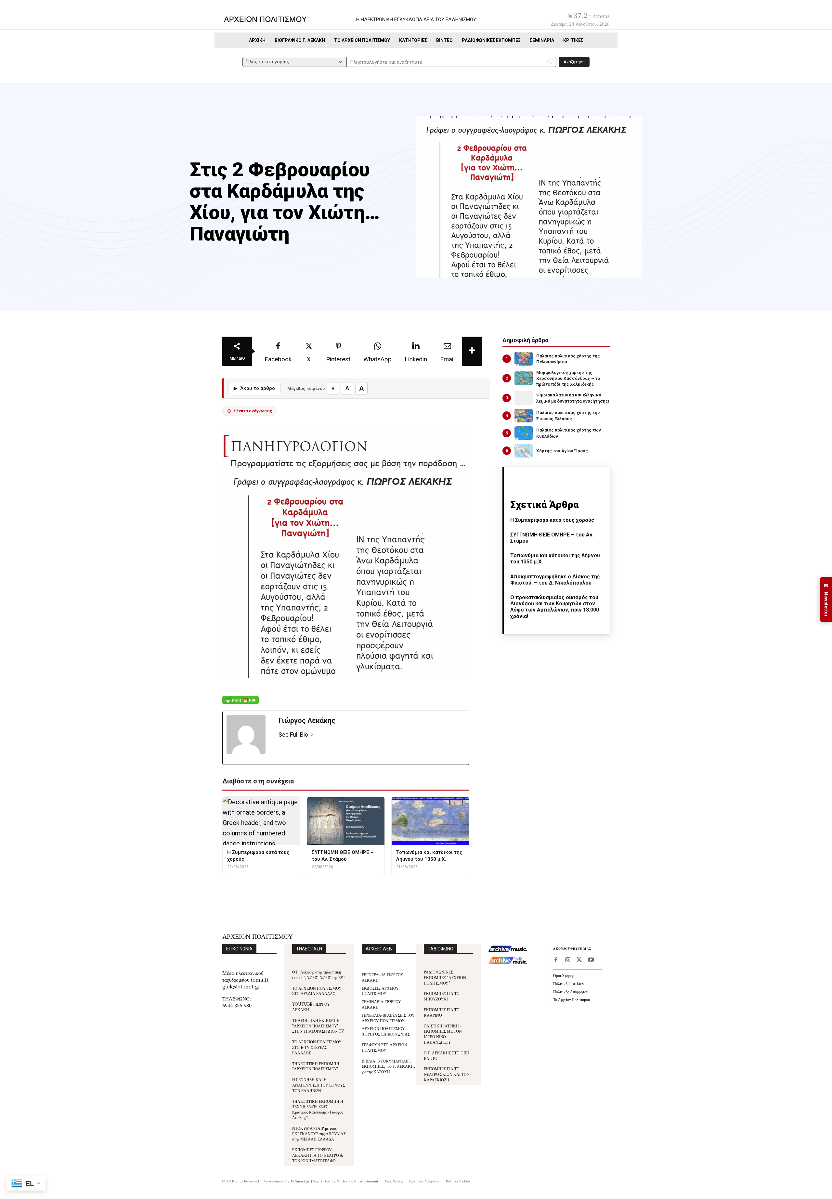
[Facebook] (556, 960)
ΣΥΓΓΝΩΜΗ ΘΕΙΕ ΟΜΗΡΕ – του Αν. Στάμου (552, 538)
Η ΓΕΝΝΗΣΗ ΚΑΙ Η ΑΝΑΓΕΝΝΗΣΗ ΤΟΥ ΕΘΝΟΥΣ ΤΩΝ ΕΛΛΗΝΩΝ (318, 1085)
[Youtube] (591, 960)
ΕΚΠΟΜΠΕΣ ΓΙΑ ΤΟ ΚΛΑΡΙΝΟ (442, 1012)
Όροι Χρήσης (563, 975)
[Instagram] (567, 960)
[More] (472, 351)
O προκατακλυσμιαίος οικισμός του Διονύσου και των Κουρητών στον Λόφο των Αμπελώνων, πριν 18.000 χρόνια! (554, 606)
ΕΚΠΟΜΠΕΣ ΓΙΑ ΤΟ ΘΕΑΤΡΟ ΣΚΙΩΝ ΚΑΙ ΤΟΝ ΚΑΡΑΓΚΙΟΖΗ (447, 1074)
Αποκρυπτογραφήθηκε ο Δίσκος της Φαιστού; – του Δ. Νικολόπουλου (555, 580)
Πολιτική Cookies (568, 983)
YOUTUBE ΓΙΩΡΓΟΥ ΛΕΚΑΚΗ (311, 1006)
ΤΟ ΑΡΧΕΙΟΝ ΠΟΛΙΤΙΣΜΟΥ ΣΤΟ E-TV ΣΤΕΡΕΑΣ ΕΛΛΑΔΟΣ (317, 1047)
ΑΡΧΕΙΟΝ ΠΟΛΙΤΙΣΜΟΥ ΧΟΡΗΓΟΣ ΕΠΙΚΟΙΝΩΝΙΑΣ (386, 1031)
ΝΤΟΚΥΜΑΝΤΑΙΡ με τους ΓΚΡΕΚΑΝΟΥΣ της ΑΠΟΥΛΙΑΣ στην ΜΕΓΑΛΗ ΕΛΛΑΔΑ (319, 1133)
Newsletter (826, 600)
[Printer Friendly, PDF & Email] (240, 703)
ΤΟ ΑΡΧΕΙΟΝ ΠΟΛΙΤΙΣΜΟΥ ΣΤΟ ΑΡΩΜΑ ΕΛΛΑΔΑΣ (317, 990)
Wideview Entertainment (358, 1181)
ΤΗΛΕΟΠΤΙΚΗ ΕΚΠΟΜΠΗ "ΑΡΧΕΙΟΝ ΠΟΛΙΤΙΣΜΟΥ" (315, 1066)
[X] (579, 960)
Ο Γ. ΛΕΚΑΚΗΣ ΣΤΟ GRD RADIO (446, 1055)
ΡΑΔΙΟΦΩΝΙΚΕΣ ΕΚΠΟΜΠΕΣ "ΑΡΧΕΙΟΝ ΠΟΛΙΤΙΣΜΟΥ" (445, 977)
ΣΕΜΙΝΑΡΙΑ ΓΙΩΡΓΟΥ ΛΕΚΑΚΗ (381, 1004)
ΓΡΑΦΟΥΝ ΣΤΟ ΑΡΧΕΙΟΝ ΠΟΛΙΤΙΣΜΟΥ (384, 1047)
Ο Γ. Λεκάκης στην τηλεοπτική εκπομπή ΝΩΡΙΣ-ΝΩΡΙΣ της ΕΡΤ (318, 974)
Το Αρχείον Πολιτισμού (571, 999)
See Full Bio (293, 734)
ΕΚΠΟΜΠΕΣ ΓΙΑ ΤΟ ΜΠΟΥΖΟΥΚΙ (442, 995)
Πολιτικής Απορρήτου (570, 991)
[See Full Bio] (312, 735)
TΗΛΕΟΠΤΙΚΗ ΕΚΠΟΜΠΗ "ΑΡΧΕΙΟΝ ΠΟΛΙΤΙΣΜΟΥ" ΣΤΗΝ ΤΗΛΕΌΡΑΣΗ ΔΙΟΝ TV (318, 1025)
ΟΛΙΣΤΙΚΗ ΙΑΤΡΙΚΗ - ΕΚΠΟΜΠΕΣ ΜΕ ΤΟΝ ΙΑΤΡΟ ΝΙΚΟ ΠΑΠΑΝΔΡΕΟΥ (443, 1034)
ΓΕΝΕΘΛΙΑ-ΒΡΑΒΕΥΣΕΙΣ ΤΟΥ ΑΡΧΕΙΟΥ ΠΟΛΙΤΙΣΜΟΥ (388, 1017)
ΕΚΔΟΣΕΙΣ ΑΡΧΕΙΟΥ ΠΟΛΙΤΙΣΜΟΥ (380, 990)
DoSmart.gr (300, 1181)
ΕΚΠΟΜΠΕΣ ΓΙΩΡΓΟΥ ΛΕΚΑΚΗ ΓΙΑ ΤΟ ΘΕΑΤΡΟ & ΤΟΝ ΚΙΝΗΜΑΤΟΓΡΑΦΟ (317, 1155)
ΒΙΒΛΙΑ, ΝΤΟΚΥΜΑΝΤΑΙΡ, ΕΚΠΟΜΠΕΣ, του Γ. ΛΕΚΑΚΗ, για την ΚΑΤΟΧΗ (388, 1066)
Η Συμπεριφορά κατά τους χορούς (552, 520)
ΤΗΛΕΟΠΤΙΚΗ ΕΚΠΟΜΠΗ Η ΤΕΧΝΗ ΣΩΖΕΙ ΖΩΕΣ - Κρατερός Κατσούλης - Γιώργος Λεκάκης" (317, 1109)
